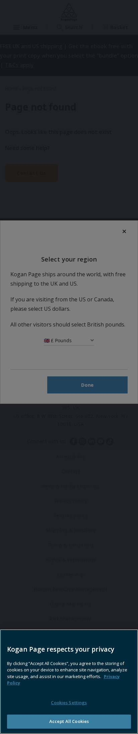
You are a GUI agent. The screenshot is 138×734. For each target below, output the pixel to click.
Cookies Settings (69, 703)
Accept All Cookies (69, 721)
